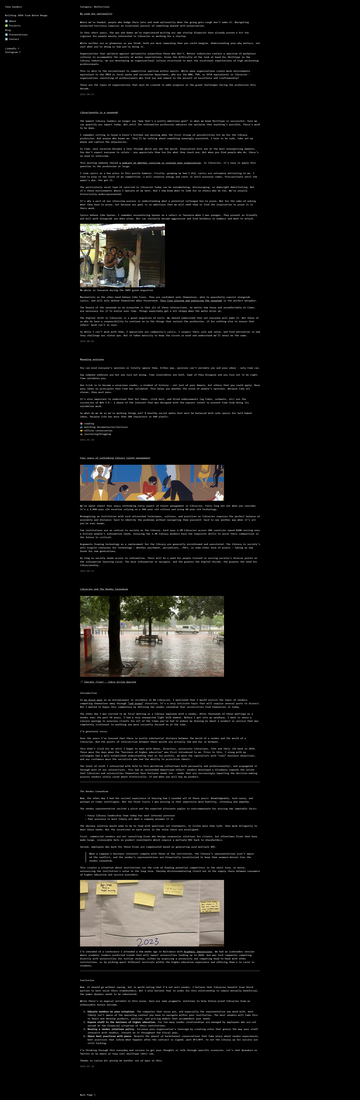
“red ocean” (135, 703)
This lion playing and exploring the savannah (191, 300)
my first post (93, 699)
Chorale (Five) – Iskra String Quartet (110, 681)
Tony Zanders (13, 6)
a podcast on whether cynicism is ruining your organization (160, 162)
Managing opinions (92, 359)
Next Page (87, 1094)
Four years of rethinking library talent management (115, 457)
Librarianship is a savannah (99, 112)
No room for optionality (96, 13)
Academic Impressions (198, 951)
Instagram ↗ (13, 52)
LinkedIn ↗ (12, 48)
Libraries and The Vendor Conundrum (104, 589)
